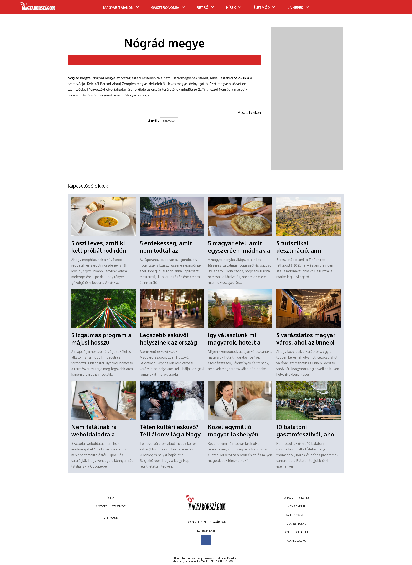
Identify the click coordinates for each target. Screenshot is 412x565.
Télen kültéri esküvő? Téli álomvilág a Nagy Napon (170, 434)
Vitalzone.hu (296, 506)
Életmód (261, 7)
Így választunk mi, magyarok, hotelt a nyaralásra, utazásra (236, 342)
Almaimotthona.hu (296, 497)
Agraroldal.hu (296, 540)
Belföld (169, 120)
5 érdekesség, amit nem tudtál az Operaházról (166, 250)
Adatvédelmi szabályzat (110, 506)
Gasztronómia (165, 7)
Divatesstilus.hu (296, 523)
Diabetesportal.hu (296, 515)
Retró (202, 7)
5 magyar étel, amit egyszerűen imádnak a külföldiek (239, 250)
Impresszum (110, 517)
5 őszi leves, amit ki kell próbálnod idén (98, 246)
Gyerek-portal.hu (296, 532)
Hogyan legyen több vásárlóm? (206, 522)
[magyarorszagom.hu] (37, 7)
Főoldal (110, 497)
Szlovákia (241, 78)
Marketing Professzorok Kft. (219, 561)
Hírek (231, 7)
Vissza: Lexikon (249, 112)
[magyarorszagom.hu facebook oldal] (206, 540)
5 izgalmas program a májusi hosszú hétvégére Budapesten (102, 342)
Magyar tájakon (118, 7)
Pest (213, 84)
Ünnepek (295, 7)
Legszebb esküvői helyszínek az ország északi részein (168, 342)
